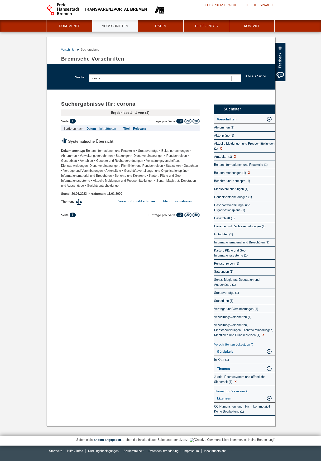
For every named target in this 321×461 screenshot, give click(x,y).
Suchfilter (232, 109)
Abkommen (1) (224, 127)
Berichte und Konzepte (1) (232, 181)
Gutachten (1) (223, 234)
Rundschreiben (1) (226, 263)
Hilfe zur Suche (255, 76)
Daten (160, 26)
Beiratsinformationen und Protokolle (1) (241, 164)
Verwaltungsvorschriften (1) (232, 317)
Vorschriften (115, 26)
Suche (79, 77)
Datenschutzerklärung (163, 451)
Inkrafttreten (107, 128)
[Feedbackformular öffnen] (280, 62)
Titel (126, 128)
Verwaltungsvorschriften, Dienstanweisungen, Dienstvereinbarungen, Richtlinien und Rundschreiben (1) (243, 330)
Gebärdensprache (221, 5)
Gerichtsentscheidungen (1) (233, 197)
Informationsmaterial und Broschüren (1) (241, 242)
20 (188, 121)
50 (196, 121)
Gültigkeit (225, 351)
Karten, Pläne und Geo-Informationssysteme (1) (231, 253)
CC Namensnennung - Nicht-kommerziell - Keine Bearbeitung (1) (243, 409)
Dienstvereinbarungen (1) (231, 189)
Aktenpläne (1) (224, 135)
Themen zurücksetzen (231, 391)
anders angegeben (107, 440)
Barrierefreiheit (134, 451)
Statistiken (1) (223, 301)
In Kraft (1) (221, 359)
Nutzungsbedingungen (103, 451)
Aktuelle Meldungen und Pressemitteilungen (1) (244, 146)
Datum (91, 128)
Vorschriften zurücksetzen (233, 344)
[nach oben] (306, 446)
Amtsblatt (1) (225, 156)
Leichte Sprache (260, 5)
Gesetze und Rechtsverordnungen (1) (239, 226)
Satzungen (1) (223, 271)
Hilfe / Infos (206, 26)
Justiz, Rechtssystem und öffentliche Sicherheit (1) (239, 379)
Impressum (191, 451)
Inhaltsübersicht (215, 451)
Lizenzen (224, 398)
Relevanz (139, 128)
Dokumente (69, 26)
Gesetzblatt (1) (224, 218)
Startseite (55, 451)
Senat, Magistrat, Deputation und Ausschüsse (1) (236, 282)
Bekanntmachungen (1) (232, 173)
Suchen (236, 78)
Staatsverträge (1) (226, 293)
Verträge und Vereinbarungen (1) (236, 309)
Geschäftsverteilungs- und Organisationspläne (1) (232, 207)
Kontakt (251, 26)
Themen (223, 369)
